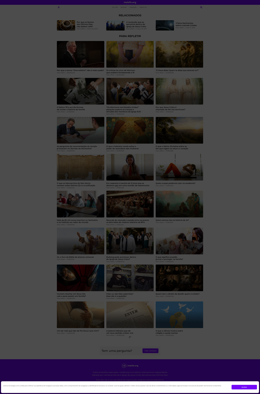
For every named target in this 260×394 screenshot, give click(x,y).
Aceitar (244, 387)
